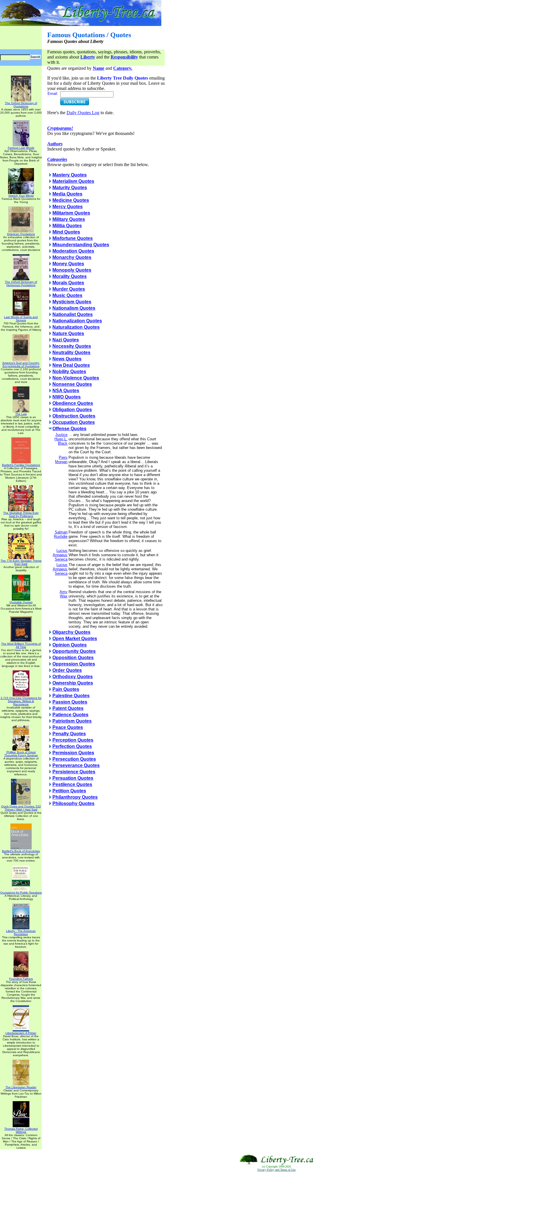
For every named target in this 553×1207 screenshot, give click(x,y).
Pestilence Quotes (72, 784)
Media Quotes (67, 193)
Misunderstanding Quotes (80, 244)
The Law (21, 414)
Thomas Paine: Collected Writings (21, 1130)
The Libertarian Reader (20, 1087)
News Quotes (67, 358)
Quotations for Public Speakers (21, 892)
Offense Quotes (69, 428)
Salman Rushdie (60, 534)
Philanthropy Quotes (75, 797)
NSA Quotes (65, 390)
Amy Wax (63, 594)
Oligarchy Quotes (71, 632)
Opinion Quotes (69, 644)
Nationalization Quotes (77, 320)
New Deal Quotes (71, 365)
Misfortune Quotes (72, 238)
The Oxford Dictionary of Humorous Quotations (21, 283)
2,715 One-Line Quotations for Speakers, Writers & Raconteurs (21, 701)
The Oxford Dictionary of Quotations (21, 104)
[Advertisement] (276, 1189)
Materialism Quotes (73, 181)
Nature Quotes (68, 333)
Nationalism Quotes (73, 308)
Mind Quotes (66, 232)
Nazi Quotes (65, 339)
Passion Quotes (69, 702)
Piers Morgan (61, 459)
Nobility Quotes (69, 371)
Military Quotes (68, 219)
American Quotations (21, 234)
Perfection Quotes (72, 746)
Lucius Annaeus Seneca (60, 554)
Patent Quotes (68, 708)
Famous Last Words (21, 147)
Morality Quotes (69, 276)
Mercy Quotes (67, 206)
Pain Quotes (65, 689)
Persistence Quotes (73, 771)
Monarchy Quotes (71, 257)
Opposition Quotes (73, 657)
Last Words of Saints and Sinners (21, 318)
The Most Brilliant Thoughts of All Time (21, 645)
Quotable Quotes (21, 602)
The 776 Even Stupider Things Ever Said (21, 562)
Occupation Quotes (73, 422)
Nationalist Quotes (72, 314)
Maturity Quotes (69, 187)
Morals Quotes (68, 282)
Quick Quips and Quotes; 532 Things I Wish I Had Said (21, 808)
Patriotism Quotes (72, 721)
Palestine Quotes (71, 695)
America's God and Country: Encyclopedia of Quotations (21, 364)
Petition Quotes (69, 790)
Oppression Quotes (73, 663)
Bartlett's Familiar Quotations (21, 465)
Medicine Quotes (70, 200)
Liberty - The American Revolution (21, 932)
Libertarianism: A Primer (20, 1033)
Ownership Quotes (72, 682)
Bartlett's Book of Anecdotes (21, 851)
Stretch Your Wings (21, 195)
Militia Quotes (67, 225)
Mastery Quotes (69, 174)
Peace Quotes (67, 727)
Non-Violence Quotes (75, 377)
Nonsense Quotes (72, 384)
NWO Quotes (66, 396)
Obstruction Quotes (73, 415)
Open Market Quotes (74, 638)
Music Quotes (67, 295)
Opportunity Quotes (74, 651)
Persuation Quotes (72, 778)
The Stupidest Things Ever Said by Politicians (21, 514)
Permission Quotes (73, 752)
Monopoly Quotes (71, 270)
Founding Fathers (21, 978)
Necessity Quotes (71, 346)
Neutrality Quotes (71, 352)
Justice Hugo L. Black (60, 439)
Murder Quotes (68, 289)
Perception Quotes (72, 740)
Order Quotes (67, 670)
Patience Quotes (70, 714)
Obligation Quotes (72, 409)
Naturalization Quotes (76, 327)
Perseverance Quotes (76, 765)
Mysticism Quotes (71, 301)
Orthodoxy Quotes (72, 676)
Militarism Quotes (71, 212)
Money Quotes (68, 263)
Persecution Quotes (74, 759)
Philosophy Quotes (73, 803)
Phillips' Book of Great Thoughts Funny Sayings (21, 754)
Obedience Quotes (72, 403)
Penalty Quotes (69, 733)
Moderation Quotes (73, 251)
